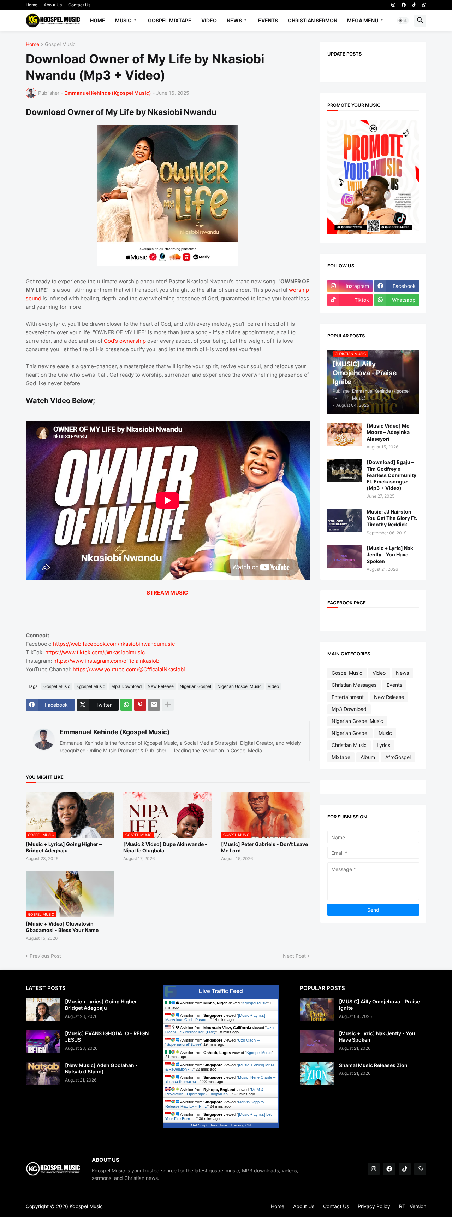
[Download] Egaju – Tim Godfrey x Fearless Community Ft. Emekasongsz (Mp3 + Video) (391, 475)
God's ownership (125, 340)
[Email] (154, 705)
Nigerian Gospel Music (239, 686)
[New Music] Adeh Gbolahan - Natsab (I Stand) (101, 1068)
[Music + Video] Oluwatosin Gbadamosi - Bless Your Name (62, 927)
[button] (403, 20)
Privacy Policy (374, 1206)
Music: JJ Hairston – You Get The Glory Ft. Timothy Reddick (392, 518)
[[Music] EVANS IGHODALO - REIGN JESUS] (43, 1041)
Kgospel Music (90, 686)
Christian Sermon (312, 20)
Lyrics (383, 745)
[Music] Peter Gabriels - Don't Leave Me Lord (264, 847)
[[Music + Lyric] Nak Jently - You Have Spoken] (344, 556)
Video (209, 20)
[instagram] (393, 5)
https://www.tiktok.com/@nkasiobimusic (95, 652)
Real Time (219, 1125)
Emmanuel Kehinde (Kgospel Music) (115, 732)
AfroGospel (398, 757)
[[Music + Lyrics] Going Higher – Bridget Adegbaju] (43, 1009)
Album (368, 757)
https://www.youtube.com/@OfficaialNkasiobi (129, 669)
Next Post (294, 956)
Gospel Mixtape (169, 20)
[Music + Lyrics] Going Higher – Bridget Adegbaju (64, 847)
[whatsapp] (424, 5)
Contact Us (79, 4)
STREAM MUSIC (167, 592)
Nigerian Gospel (195, 686)
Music (123, 20)
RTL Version (412, 1206)
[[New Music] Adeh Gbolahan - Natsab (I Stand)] (43, 1073)
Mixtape (341, 757)
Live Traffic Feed (221, 991)
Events (268, 20)
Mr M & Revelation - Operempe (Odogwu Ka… (214, 1092)
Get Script (199, 1125)
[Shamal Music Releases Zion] (317, 1073)
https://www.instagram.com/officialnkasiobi (107, 660)
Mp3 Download (126, 686)
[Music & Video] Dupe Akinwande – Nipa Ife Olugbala (165, 847)
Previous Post (45, 956)
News (234, 20)
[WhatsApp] (126, 705)
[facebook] (404, 5)
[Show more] (168, 705)
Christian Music (349, 745)
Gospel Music (60, 44)
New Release (161, 686)
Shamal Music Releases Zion (373, 1065)
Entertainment (348, 697)
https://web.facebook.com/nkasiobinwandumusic (114, 644)
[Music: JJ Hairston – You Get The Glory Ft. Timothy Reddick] (344, 520)
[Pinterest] (140, 705)
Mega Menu (362, 20)
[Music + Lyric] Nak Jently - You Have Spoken (390, 554)
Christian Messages (354, 685)
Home (31, 4)
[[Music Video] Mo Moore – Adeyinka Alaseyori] (344, 434)
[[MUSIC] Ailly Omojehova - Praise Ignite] (317, 1009)
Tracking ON (241, 1125)
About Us (53, 4)
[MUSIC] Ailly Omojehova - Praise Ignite (379, 1004)
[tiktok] (414, 5)
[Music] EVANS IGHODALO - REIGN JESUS (107, 1036)
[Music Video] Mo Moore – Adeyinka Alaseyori (388, 432)
